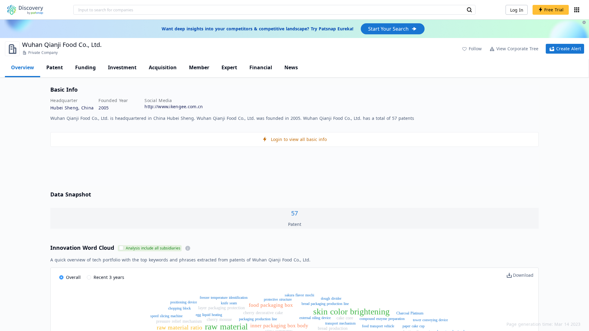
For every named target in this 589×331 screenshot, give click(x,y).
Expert (229, 67)
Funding (85, 67)
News (291, 67)
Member (199, 67)
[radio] (70, 277)
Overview (22, 67)
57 (294, 213)
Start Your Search (388, 28)
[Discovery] (25, 10)
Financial (260, 67)
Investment (122, 67)
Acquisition (163, 67)
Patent (54, 67)
